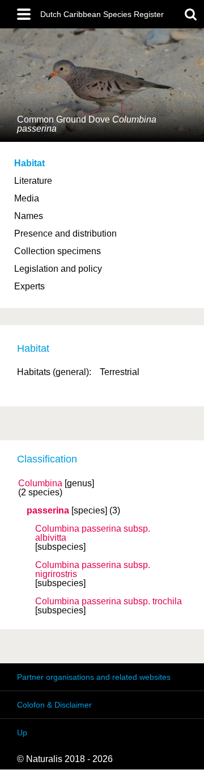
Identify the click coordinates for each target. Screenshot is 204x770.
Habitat (29, 163)
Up (22, 732)
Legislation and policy (58, 269)
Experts (29, 286)
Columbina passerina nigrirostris (92, 570)
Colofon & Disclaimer (54, 704)
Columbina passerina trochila (108, 601)
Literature (33, 181)
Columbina (40, 483)
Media (26, 198)
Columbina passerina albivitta (92, 533)
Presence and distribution (65, 233)
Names (28, 216)
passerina (48, 510)
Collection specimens (57, 251)
